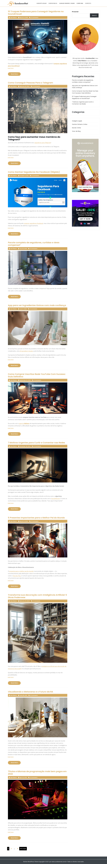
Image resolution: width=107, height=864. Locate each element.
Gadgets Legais (41, 3)
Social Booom (55, 498)
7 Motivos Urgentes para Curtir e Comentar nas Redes (82, 103)
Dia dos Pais (17, 576)
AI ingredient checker (26, 351)
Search (94, 15)
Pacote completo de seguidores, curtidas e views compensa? (82, 81)
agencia (24, 423)
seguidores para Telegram (42, 143)
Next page (23, 848)
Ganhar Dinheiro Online (67, 3)
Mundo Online (76, 128)
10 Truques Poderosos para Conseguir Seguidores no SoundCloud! (84, 97)
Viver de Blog (52, 3)
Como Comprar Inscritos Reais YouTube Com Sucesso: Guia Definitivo (85, 92)
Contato (88, 3)
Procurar (75, 12)
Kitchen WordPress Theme (30, 861)
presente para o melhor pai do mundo (21, 571)
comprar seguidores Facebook (33, 223)
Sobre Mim (80, 3)
